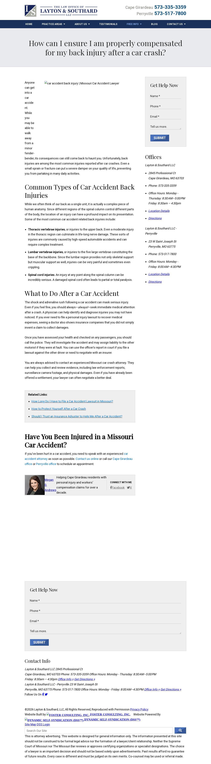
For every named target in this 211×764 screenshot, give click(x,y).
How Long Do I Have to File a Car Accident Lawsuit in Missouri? (72, 401)
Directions (155, 218)
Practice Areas (52, 24)
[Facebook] (43, 694)
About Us (81, 24)
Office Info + (66, 679)
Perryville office (46, 464)
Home (28, 24)
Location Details (158, 211)
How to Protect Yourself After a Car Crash (58, 408)
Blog (154, 24)
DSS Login (43, 724)
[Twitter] (46, 694)
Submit (160, 138)
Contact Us (175, 24)
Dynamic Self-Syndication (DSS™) (111, 719)
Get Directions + (84, 679)
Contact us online (87, 459)
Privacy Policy (139, 709)
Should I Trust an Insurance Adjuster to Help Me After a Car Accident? (76, 416)
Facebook (118, 487)
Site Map (30, 724)
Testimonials (108, 24)
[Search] (180, 730)
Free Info (133, 24)
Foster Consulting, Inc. (109, 714)
